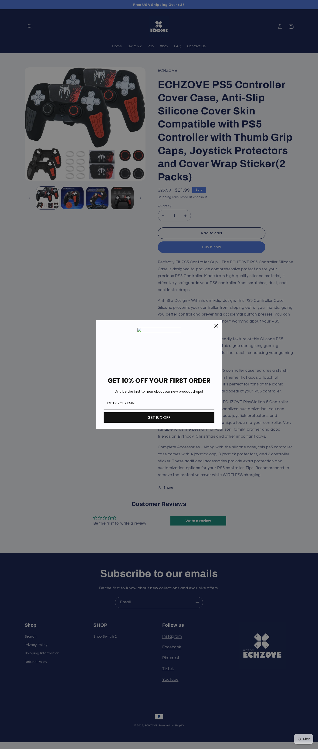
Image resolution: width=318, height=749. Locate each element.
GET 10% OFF (159, 417)
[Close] (216, 325)
